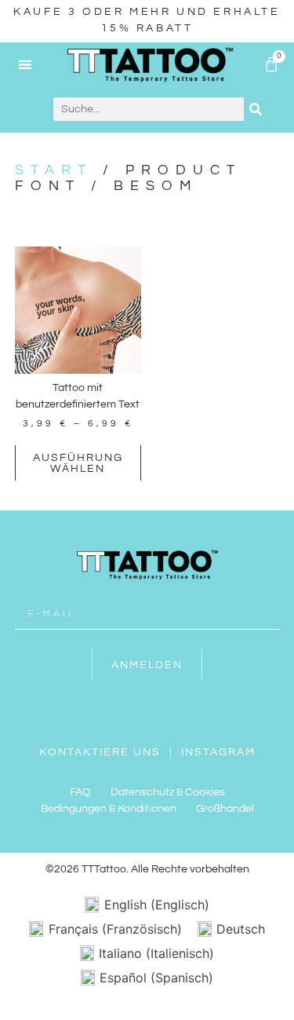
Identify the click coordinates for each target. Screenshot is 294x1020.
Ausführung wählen (78, 463)
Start (54, 170)
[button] (25, 64)
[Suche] (255, 109)
